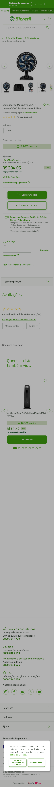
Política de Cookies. (18, 754)
